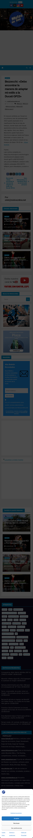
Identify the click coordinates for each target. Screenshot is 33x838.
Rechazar (16, 823)
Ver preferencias (16, 828)
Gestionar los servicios (16, 813)
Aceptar (16, 818)
